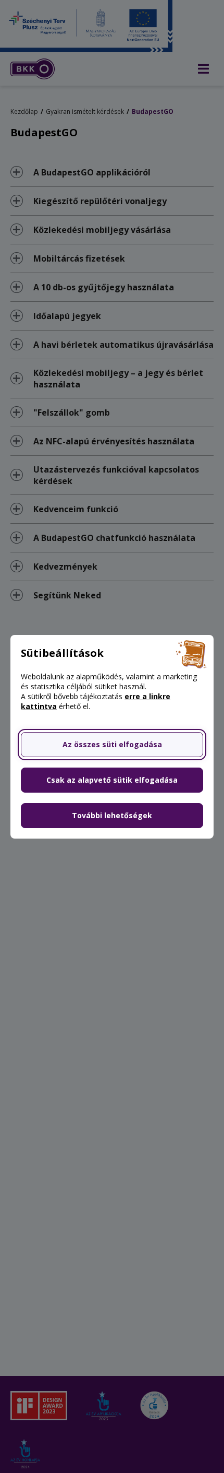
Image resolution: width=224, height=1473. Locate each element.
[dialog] (112, 736)
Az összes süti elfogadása (112, 744)
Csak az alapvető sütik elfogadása (112, 780)
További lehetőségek (112, 815)
